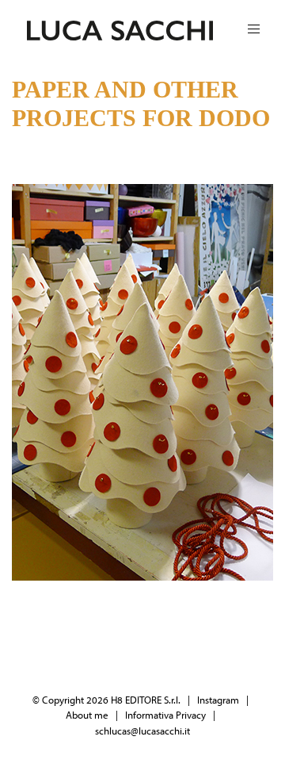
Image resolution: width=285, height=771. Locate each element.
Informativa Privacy (165, 714)
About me (87, 714)
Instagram (218, 699)
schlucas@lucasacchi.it (142, 730)
